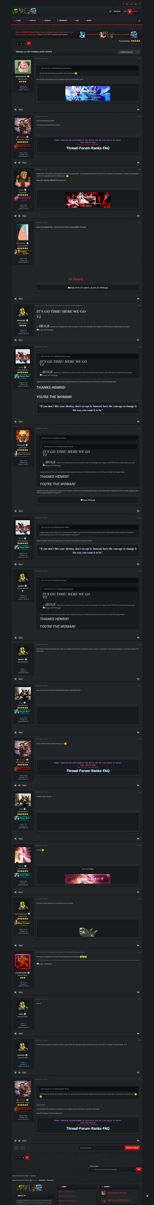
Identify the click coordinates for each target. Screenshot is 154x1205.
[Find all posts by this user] (15, 109)
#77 (139, 999)
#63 (139, 169)
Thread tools (125, 52)
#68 (139, 518)
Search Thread (132, 1148)
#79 (139, 1079)
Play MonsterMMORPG (122, 34)
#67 (139, 428)
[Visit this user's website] (15, 162)
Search (47, 20)
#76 (139, 952)
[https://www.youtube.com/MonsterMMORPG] (136, 4)
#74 (139, 845)
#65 (139, 305)
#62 (139, 116)
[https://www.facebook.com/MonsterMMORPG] (123, 4)
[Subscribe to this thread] (137, 52)
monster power (80, 952)
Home (18, 20)
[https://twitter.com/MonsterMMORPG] (127, 4)
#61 (139, 58)
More (89, 20)
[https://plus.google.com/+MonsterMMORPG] (131, 4)
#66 (139, 347)
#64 (139, 223)
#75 (139, 899)
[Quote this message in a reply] (138, 109)
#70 (139, 644)
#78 (139, 1040)
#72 (139, 739)
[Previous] (18, 43)
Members (63, 20)
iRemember (79, 305)
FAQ (77, 20)
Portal (32, 20)
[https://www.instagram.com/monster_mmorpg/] (140, 4)
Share (20, 109)
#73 (139, 792)
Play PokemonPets (93, 34)
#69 (139, 571)
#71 (139, 686)
